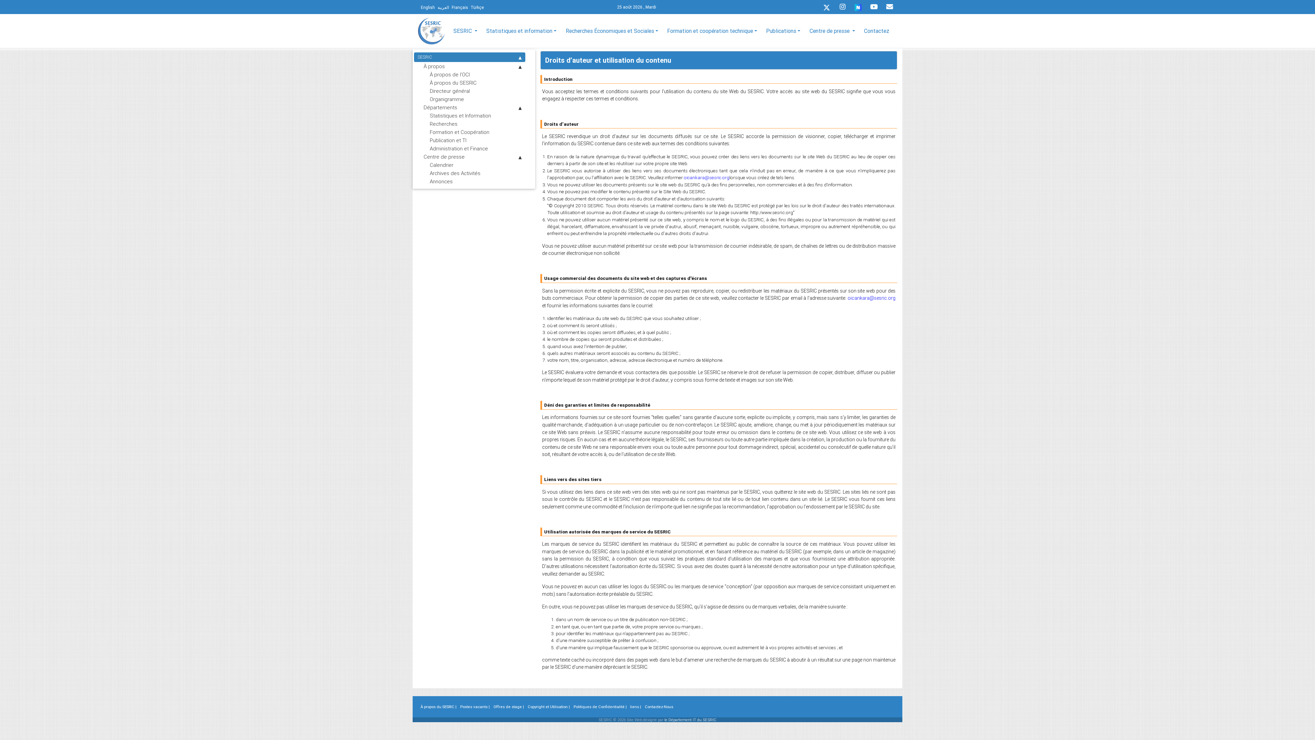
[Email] (890, 7)
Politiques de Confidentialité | (600, 706)
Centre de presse (444, 156)
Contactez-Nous (659, 706)
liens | (635, 706)
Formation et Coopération (459, 132)
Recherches (444, 124)
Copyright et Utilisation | (549, 706)
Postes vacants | (475, 706)
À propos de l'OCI (450, 74)
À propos (434, 66)
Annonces (441, 181)
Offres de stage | (508, 706)
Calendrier (441, 165)
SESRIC (424, 57)
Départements (440, 107)
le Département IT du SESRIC (690, 719)
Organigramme (447, 99)
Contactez (876, 30)
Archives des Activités (455, 173)
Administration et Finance (459, 148)
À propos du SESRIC (453, 82)
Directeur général (450, 91)
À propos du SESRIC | (438, 706)
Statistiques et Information (460, 115)
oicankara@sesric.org (706, 178)
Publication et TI (448, 140)
